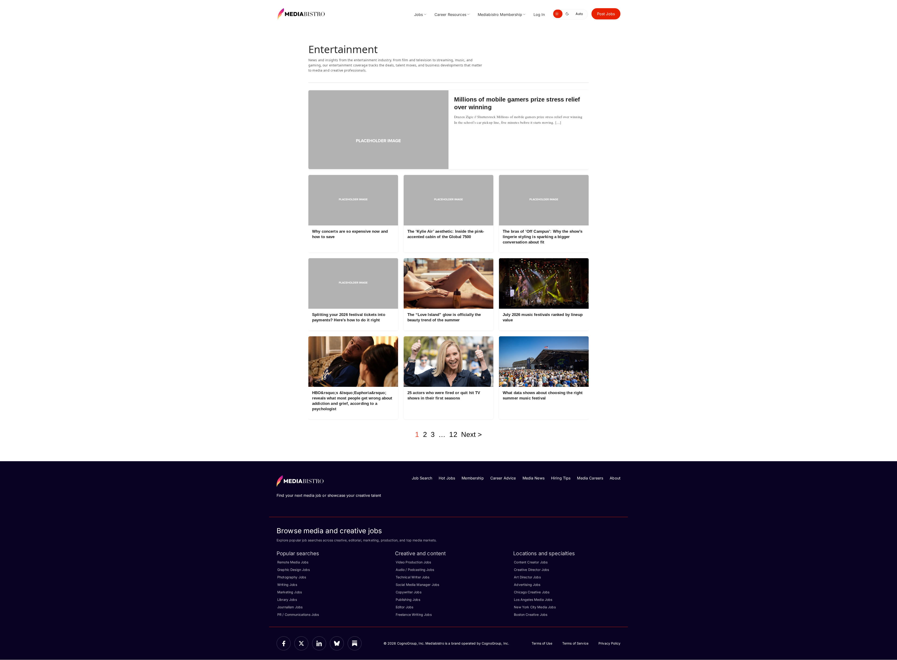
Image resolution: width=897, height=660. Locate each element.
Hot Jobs (447, 478)
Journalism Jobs (290, 607)
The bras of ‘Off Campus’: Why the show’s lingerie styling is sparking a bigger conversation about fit (543, 236)
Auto (579, 14)
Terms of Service (575, 643)
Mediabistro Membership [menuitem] (500, 14)
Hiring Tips (561, 478)
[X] (301, 643)
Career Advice (503, 478)
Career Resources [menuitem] (450, 14)
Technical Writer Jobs (413, 577)
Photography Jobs (291, 577)
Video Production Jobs (413, 562)
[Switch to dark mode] (568, 14)
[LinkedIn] (319, 643)
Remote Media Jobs (292, 562)
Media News (534, 478)
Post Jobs (606, 13)
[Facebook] (284, 643)
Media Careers (590, 478)
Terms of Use (542, 643)
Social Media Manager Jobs (417, 585)
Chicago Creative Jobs (531, 592)
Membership (473, 478)
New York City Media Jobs (534, 607)
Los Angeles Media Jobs (533, 600)
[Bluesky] (337, 643)
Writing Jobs (287, 585)
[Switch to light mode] (557, 14)
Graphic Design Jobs (293, 570)
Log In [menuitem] (539, 14)
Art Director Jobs (527, 577)
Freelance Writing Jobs (414, 614)
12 (453, 434)
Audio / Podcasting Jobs (415, 570)
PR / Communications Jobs (298, 614)
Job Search (422, 478)
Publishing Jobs (408, 600)
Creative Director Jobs (531, 570)
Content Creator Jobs (531, 562)
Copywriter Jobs (408, 592)
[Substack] (355, 643)
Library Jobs (287, 600)
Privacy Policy (609, 643)
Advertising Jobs (527, 585)
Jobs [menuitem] (418, 14)
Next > (471, 434)
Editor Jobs (404, 607)
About (615, 478)
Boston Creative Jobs (530, 614)
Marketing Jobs (289, 592)
